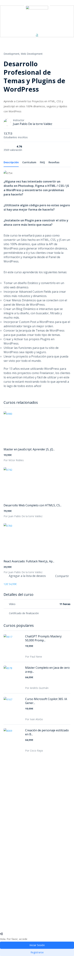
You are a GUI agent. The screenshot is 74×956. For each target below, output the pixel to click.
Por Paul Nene (33, 656)
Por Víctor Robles (14, 460)
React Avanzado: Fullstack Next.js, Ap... (29, 561)
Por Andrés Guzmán (36, 688)
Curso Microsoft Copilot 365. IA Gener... (46, 701)
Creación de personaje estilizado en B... (47, 732)
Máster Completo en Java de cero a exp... (47, 670)
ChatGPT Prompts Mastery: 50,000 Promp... (43, 638)
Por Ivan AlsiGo (34, 719)
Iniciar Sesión (33, 924)
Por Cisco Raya (34, 750)
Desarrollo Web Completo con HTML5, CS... (32, 505)
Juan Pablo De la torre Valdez (32, 124)
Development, (12, 53)
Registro (20, 924)
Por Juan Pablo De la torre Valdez (23, 516)
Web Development (32, 53)
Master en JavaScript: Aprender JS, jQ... (29, 449)
